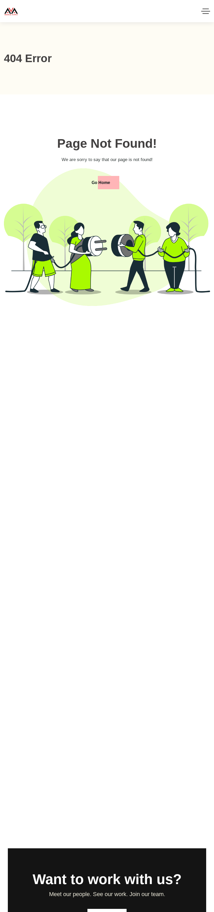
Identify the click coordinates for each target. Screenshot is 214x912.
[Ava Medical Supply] (11, 11)
